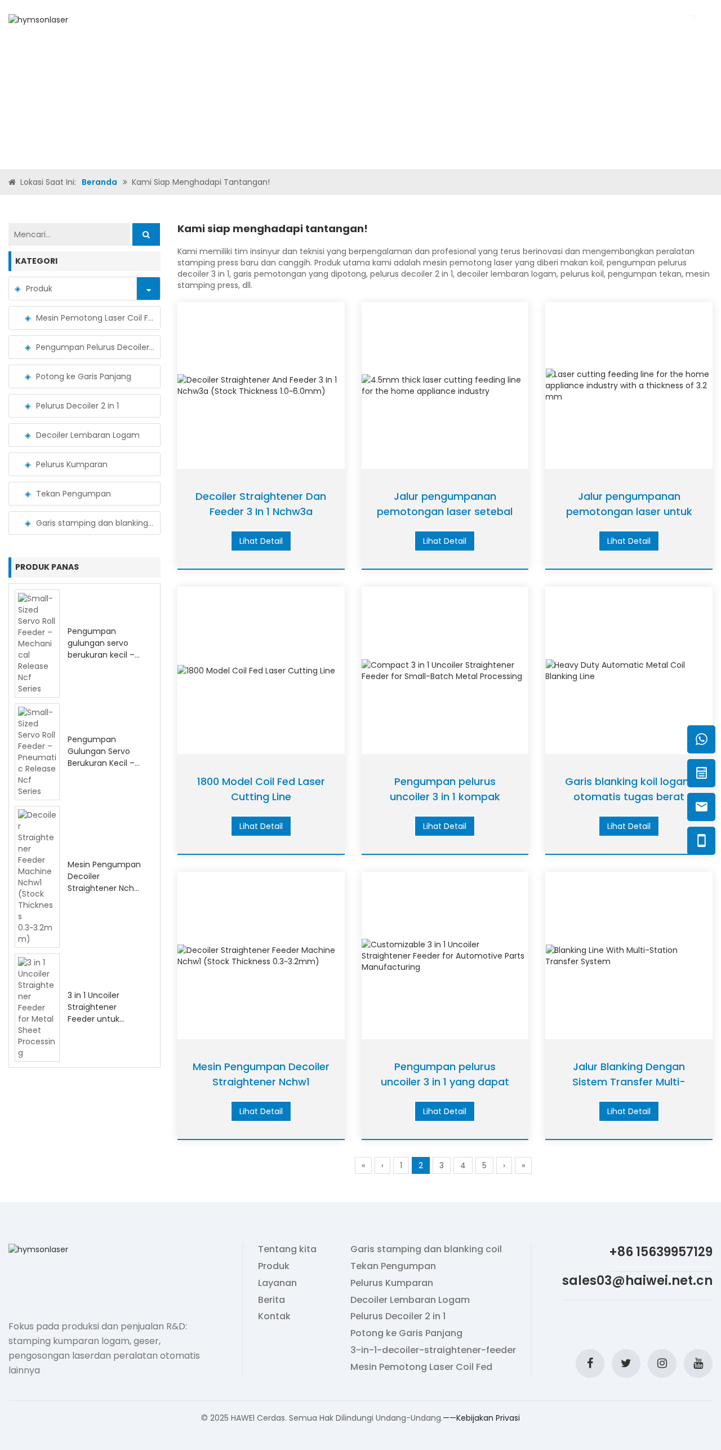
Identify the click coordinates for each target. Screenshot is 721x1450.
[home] (13, 182)
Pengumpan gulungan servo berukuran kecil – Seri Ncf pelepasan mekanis (104, 655)
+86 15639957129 (661, 1252)
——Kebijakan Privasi (481, 1418)
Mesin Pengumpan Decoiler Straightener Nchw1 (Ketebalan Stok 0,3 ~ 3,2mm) (105, 888)
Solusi (355, 19)
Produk (288, 19)
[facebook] (590, 1363)
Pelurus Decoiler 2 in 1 (77, 405)
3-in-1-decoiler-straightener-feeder (433, 1350)
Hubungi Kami (439, 19)
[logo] (38, 19)
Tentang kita (235, 19)
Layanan (277, 1283)
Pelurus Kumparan (72, 464)
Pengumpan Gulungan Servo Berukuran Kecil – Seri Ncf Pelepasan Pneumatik (104, 763)
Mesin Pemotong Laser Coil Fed (95, 317)
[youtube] (698, 1363)
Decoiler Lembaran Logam (88, 435)
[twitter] (626, 1363)
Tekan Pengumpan (73, 493)
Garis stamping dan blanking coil (95, 523)
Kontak (274, 1316)
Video (323, 19)
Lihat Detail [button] (261, 541)
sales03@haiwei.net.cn (637, 1280)
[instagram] (662, 1363)
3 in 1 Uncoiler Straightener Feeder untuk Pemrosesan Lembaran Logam (102, 1019)
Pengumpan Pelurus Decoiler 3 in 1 (95, 347)
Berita (389, 19)
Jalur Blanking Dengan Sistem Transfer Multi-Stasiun (629, 1081)
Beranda (180, 19)
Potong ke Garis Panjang (83, 376)
